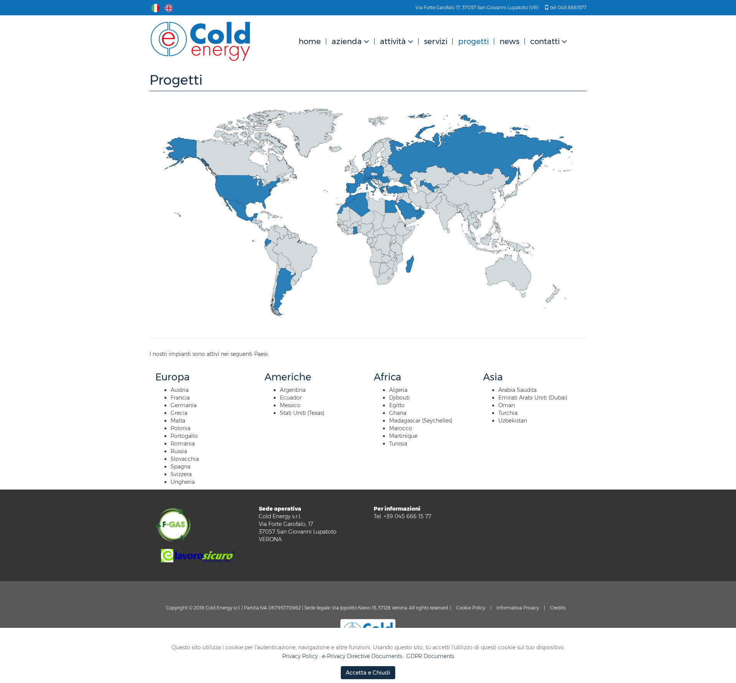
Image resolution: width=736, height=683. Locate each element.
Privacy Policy (300, 656)
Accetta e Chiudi (368, 672)
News (509, 41)
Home (310, 41)
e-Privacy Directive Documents (362, 656)
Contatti (545, 41)
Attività (393, 41)
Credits (557, 608)
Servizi (435, 41)
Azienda (347, 41)
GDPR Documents (430, 656)
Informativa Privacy (517, 608)
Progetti (473, 41)
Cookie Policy (470, 608)
